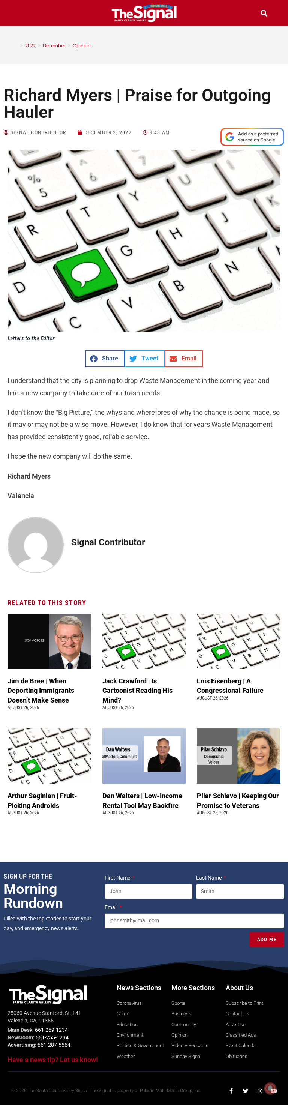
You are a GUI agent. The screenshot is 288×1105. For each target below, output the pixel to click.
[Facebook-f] (231, 1091)
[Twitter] (245, 1091)
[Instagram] (259, 1091)
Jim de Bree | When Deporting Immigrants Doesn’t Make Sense (41, 690)
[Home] (16, 45)
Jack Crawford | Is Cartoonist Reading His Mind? (137, 690)
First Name (118, 878)
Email (111, 907)
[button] (24, 14)
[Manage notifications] (270, 1088)
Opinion (82, 45)
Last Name (209, 878)
